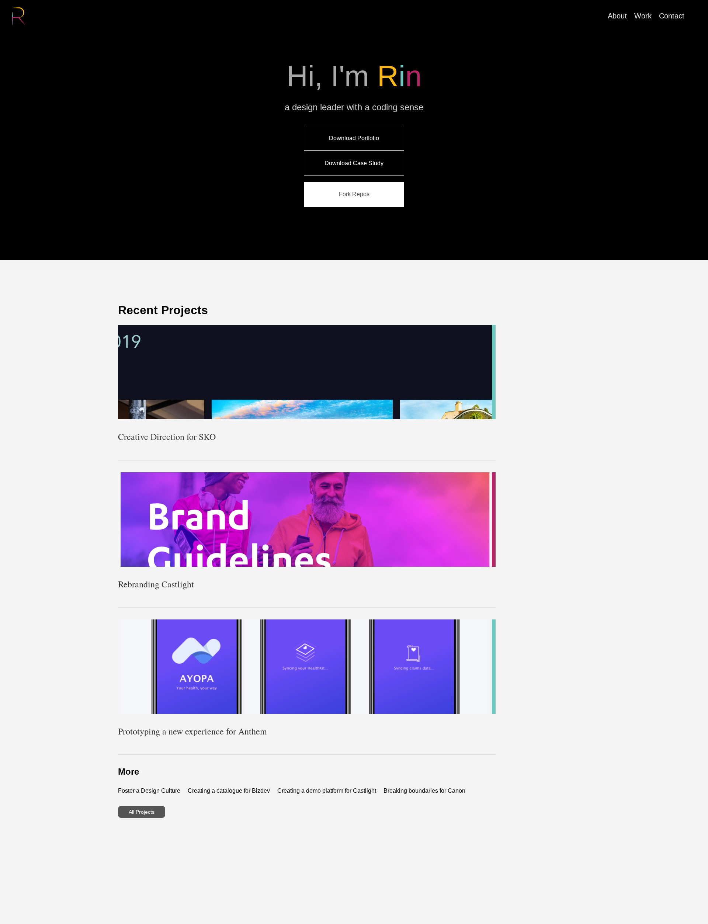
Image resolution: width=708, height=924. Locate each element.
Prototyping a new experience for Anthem (192, 731)
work (643, 16)
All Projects (142, 812)
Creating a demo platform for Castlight (326, 791)
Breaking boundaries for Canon (424, 791)
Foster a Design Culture (149, 791)
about (617, 16)
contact (671, 16)
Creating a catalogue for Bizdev (229, 791)
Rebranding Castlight (156, 584)
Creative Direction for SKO (167, 436)
